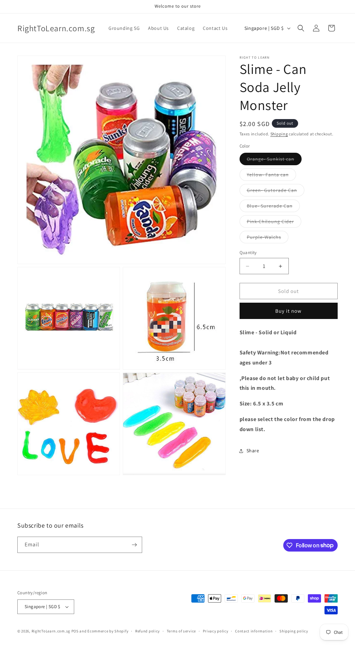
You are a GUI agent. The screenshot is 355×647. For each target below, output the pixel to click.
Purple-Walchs (267, 238)
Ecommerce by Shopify (107, 631)
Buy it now (288, 311)
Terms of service (181, 631)
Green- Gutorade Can (275, 191)
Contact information (253, 631)
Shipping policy (293, 631)
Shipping (279, 133)
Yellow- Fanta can (271, 176)
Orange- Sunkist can (274, 160)
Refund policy (147, 631)
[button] (301, 28)
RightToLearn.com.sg (51, 631)
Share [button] (252, 450)
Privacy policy (215, 631)
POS (75, 631)
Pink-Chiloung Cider (274, 223)
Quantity (248, 252)
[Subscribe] (134, 545)
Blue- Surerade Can (273, 207)
